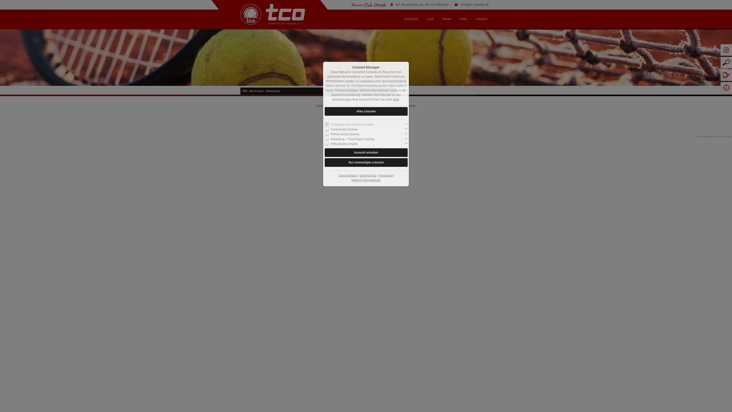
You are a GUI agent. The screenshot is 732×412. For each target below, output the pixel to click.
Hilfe (396, 99)
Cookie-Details (347, 175)
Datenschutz (368, 175)
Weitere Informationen (366, 180)
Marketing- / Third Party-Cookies (352, 139)
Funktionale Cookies (344, 129)
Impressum (386, 175)
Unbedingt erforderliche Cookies (352, 124)
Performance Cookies (345, 134)
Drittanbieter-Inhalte (344, 144)
